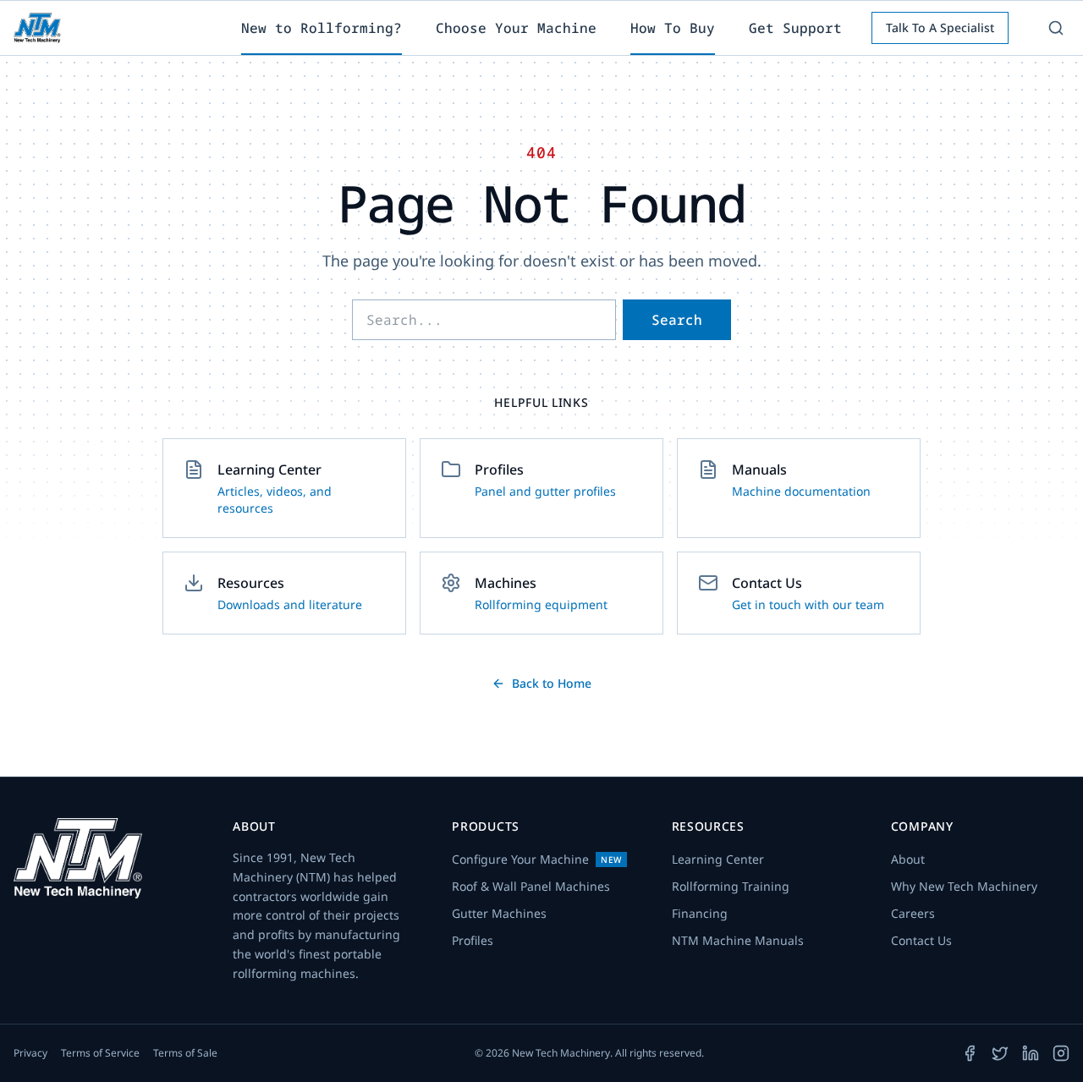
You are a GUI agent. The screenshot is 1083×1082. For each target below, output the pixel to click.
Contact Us (921, 940)
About (908, 859)
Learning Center (718, 859)
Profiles (472, 940)
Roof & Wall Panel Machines (531, 886)
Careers (913, 913)
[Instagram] (1061, 1053)
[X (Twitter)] (1000, 1053)
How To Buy (672, 28)
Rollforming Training (730, 886)
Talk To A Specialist (940, 27)
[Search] (1055, 28)
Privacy (30, 1053)
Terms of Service (100, 1053)
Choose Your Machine (516, 28)
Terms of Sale (185, 1053)
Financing (700, 913)
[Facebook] (969, 1053)
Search (676, 319)
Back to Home (551, 683)
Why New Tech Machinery (964, 886)
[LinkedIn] (1030, 1053)
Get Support (795, 28)
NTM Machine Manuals (738, 940)
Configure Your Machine (537, 859)
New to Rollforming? (321, 28)
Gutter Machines (499, 913)
